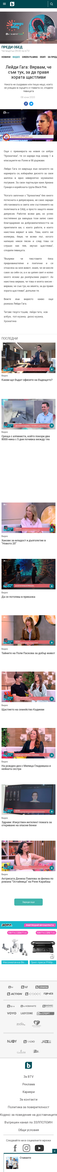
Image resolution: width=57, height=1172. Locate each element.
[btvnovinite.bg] (28, 1006)
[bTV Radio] (28, 1041)
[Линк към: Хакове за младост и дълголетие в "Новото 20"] (28, 530)
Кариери (28, 1092)
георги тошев (20, 312)
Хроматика (10, 321)
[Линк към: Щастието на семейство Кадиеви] (28, 699)
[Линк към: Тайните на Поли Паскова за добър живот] (28, 642)
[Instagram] (26, 1146)
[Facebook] (15, 1146)
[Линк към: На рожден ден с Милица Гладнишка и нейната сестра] (28, 755)
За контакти (28, 1099)
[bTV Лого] (28, 1065)
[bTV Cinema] (41, 987)
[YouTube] (39, 1146)
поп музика (19, 316)
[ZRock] (36, 1051)
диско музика (35, 316)
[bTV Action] (12, 993)
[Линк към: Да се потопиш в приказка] (28, 586)
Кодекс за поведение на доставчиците (28, 1115)
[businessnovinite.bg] (46, 1006)
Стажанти (25, 1157)
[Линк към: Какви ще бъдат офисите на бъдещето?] (28, 370)
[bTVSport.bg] (43, 1013)
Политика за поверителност (28, 1107)
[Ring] (47, 994)
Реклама (28, 1084)
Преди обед (12, 47)
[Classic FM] (21, 1051)
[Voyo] (10, 1013)
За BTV (29, 1076)
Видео (16, 56)
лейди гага (35, 312)
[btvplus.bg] (10, 1006)
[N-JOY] (11, 1042)
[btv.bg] (11, 987)
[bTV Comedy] (24, 987)
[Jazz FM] (45, 1041)
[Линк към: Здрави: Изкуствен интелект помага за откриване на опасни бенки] (28, 811)
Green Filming (30, 56)
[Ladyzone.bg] (25, 1013)
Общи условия (28, 1130)
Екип (43, 56)
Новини (6, 56)
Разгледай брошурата (40, 925)
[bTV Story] (30, 993)
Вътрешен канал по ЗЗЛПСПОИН (28, 1122)
